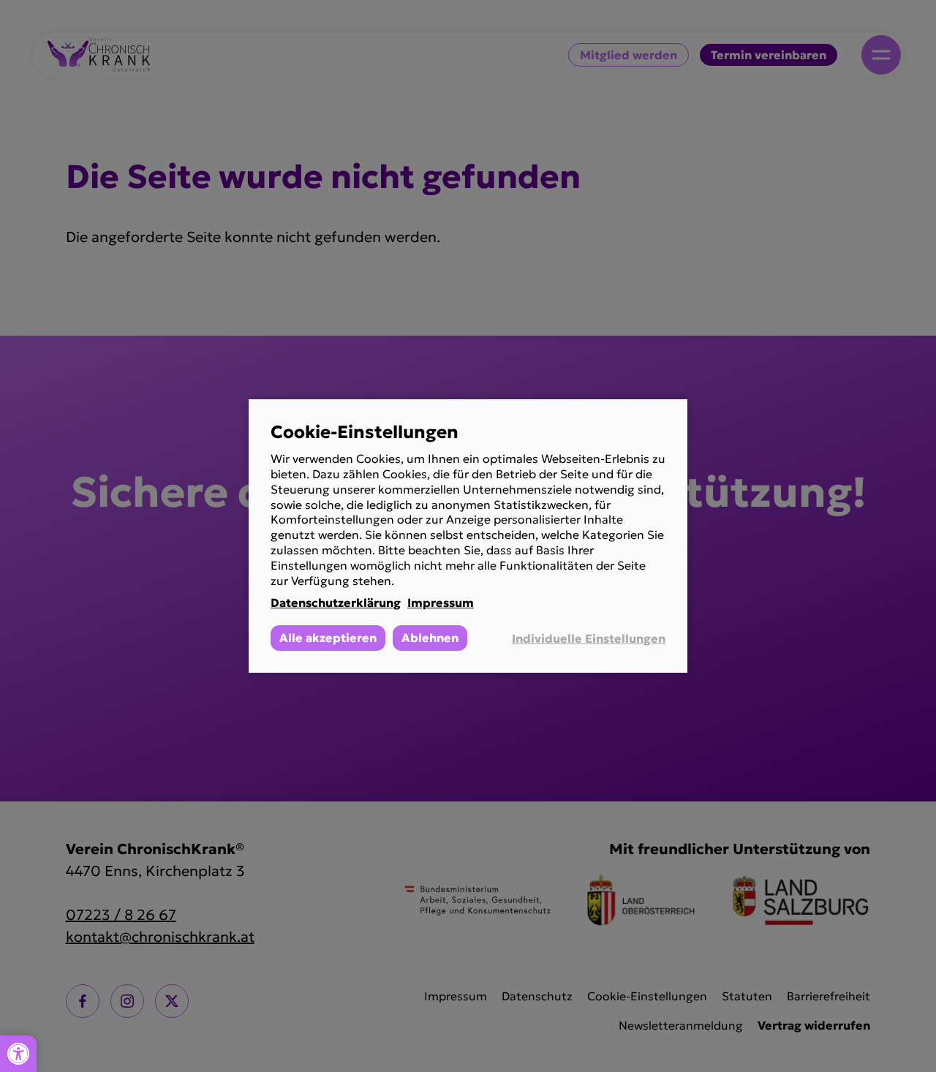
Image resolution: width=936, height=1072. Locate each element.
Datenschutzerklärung (336, 602)
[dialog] (468, 536)
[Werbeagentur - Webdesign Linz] (928, 1048)
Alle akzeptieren (328, 637)
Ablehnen (429, 637)
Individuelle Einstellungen (588, 638)
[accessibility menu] (18, 1053)
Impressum (440, 602)
